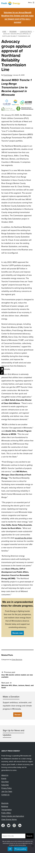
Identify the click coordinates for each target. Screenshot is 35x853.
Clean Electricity (17, 659)
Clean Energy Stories (9, 819)
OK (10, 849)
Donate (17, 714)
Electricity (4, 803)
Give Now (5, 781)
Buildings (4, 806)
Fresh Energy (7, 75)
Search (29, 836)
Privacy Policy (6, 788)
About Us (4, 775)
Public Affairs (6, 813)
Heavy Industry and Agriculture (12, 816)
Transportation (6, 809)
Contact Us (5, 794)
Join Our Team (6, 791)
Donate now (17, 633)
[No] (33, 846)
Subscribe (5, 785)
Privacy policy (20, 849)
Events (3, 778)
